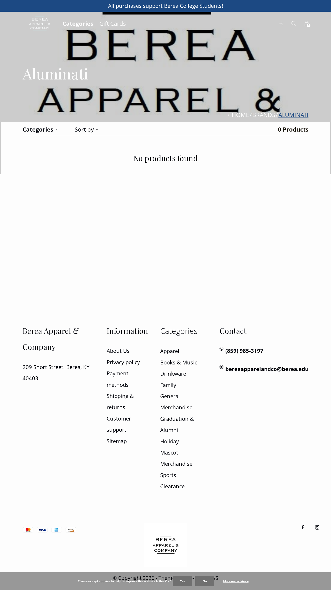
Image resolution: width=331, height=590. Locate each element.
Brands (263, 115)
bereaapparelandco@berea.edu (266, 369)
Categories (78, 23)
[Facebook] (303, 527)
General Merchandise (176, 401)
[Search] (294, 23)
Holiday (169, 441)
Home (240, 115)
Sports (168, 475)
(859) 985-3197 (244, 350)
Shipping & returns (120, 401)
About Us (118, 350)
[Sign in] (281, 23)
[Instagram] (317, 527)
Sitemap (117, 441)
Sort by (84, 129)
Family (168, 385)
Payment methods (118, 379)
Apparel (169, 351)
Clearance (172, 486)
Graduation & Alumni (177, 424)
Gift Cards (112, 23)
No (205, 581)
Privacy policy (123, 362)
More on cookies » (236, 581)
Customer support (119, 424)
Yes (182, 581)
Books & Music (178, 362)
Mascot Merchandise (176, 458)
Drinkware (173, 373)
